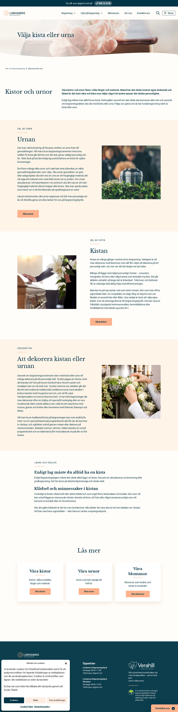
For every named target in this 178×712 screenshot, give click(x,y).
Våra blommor (137, 594)
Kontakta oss (143, 13)
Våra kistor (101, 321)
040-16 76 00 (104, 3)
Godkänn (14, 700)
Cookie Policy (26, 706)
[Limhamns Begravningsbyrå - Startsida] (31, 655)
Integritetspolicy (42, 706)
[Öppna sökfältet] (158, 13)
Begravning (67, 13)
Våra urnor (28, 213)
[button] (66, 663)
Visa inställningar (57, 700)
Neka (35, 700)
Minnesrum (113, 13)
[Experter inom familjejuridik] (141, 666)
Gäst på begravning (90, 13)
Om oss (128, 13)
